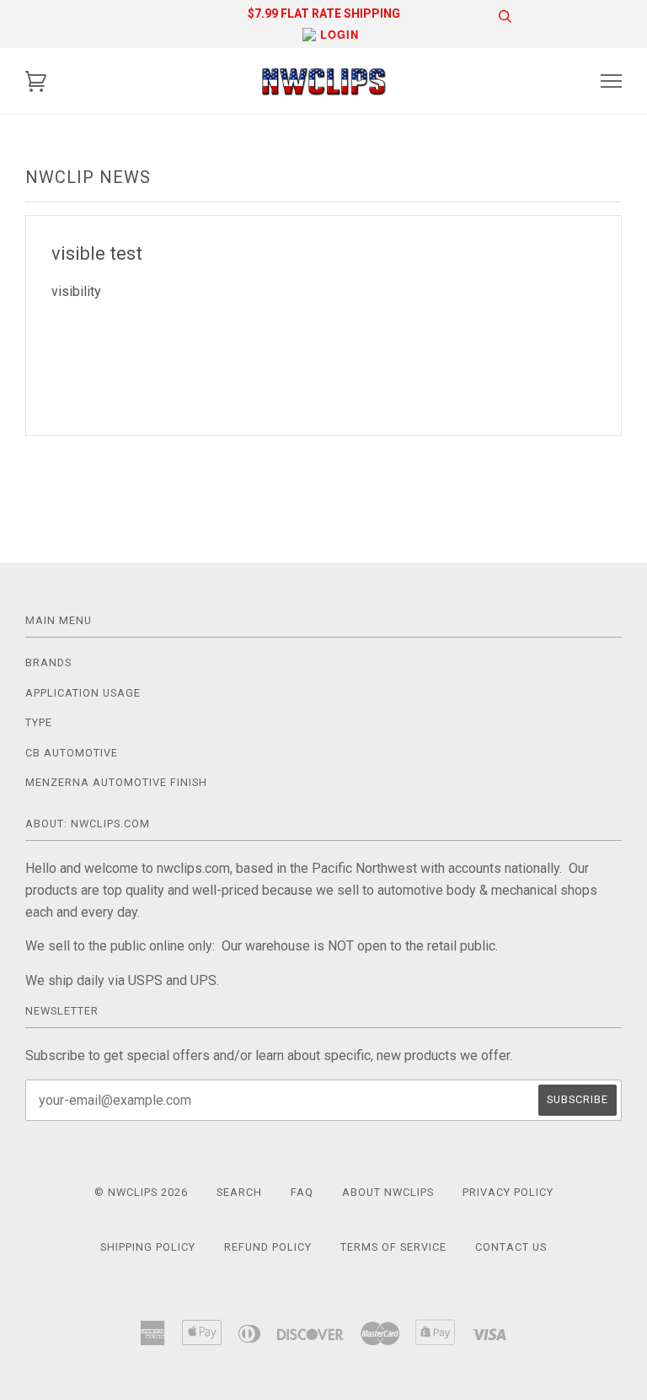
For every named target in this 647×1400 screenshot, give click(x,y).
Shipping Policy (147, 1247)
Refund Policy (268, 1247)
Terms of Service (393, 1247)
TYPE (38, 722)
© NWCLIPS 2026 (141, 1192)
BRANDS (48, 662)
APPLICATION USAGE (83, 693)
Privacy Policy (508, 1192)
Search (239, 1192)
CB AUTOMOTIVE (71, 752)
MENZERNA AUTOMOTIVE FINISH (116, 782)
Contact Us (511, 1247)
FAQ (302, 1192)
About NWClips (388, 1192)
